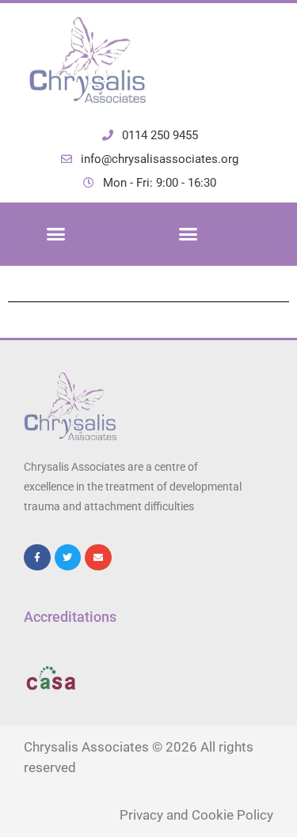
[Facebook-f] (37, 557)
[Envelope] (98, 557)
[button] (56, 234)
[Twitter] (68, 557)
